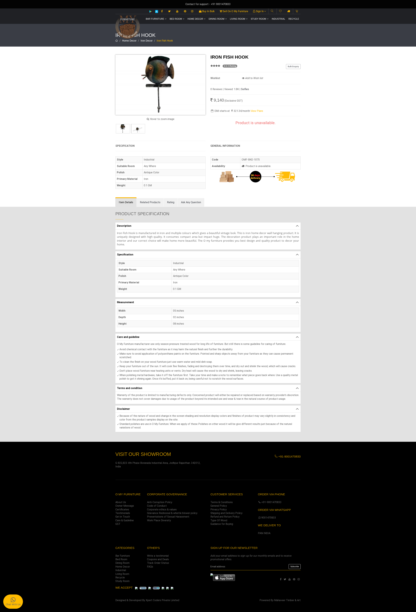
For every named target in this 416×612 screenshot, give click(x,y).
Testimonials (122, 513)
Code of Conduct (157, 505)
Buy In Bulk (208, 11)
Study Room (258, 19)
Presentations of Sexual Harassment (168, 516)
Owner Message (124, 505)
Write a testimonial (158, 555)
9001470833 (268, 517)
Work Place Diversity (159, 520)
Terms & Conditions (221, 502)
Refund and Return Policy (225, 516)
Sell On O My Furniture (235, 11)
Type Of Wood (218, 520)
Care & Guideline (124, 520)
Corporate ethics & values (162, 509)
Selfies (245, 89)
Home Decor (195, 19)
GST (117, 523)
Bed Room (176, 19)
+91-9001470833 (271, 502)
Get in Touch (122, 516)
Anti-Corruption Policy (159, 502)
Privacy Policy (218, 509)
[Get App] (224, 577)
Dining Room (216, 19)
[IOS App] (155, 11)
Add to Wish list (254, 78)
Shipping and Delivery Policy (226, 513)
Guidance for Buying (221, 523)
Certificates (122, 509)
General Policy (218, 505)
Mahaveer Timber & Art (287, 600)
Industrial (278, 19)
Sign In (259, 11)
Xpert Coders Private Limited (162, 600)
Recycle (293, 19)
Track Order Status (158, 562)
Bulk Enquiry (293, 66)
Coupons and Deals (158, 559)
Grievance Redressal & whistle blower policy (172, 513)
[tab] (125, 202)
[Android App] (150, 11)
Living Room (237, 19)
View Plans (257, 110)
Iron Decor (147, 40)
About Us (120, 502)
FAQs (150, 566)
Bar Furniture (155, 19)
